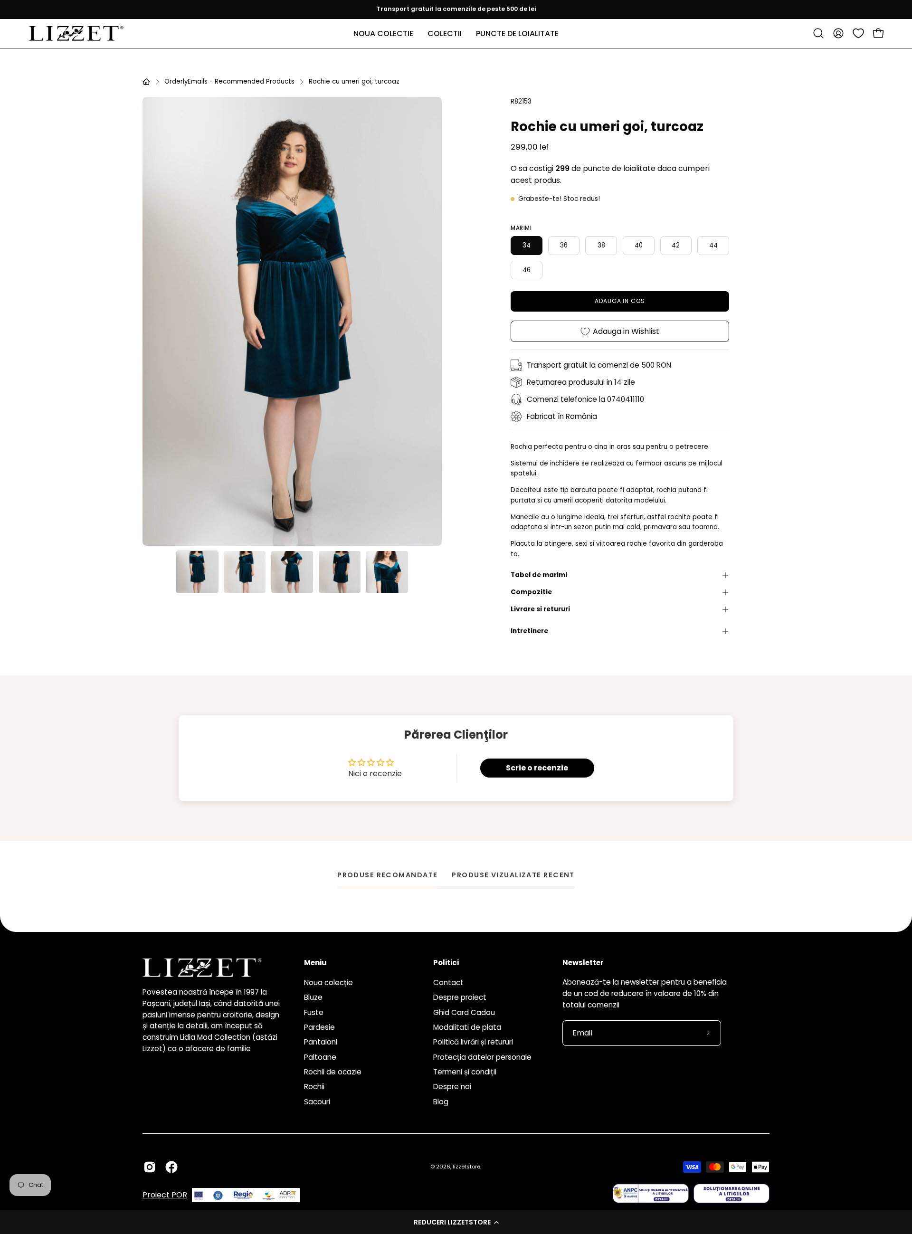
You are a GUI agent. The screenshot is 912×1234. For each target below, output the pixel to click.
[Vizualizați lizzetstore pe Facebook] (171, 1167)
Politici (446, 963)
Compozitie (531, 592)
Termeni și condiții (464, 1072)
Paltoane (320, 1057)
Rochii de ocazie (332, 1072)
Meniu (315, 963)
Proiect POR (164, 1195)
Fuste (313, 1012)
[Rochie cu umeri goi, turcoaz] (197, 572)
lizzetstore (466, 1166)
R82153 (521, 101)
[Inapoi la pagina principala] (146, 81)
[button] (456, 1222)
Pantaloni (320, 1042)
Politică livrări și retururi (473, 1042)
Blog (440, 1101)
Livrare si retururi (540, 609)
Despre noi (452, 1087)
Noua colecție (328, 982)
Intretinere (529, 631)
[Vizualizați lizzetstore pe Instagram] (149, 1167)
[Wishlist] (858, 33)
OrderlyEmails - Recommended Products (229, 81)
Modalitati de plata (467, 1027)
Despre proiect (459, 997)
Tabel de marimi (539, 574)
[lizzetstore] (76, 33)
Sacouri (317, 1101)
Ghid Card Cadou (464, 1012)
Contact (448, 982)
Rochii (314, 1087)
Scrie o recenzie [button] (537, 767)
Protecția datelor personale (482, 1057)
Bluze (313, 997)
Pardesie (319, 1027)
